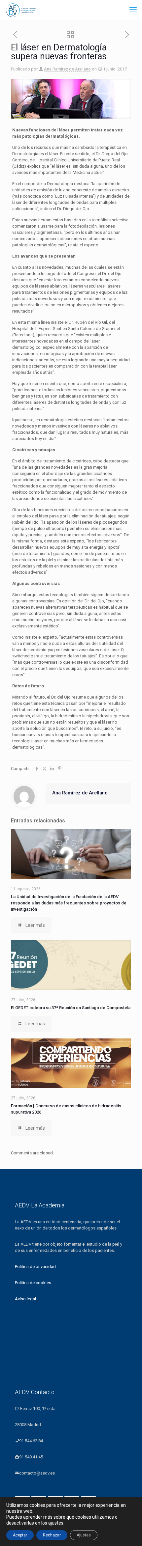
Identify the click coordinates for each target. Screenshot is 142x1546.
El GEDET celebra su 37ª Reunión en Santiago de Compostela (70, 1007)
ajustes (55, 1523)
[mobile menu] (133, 9)
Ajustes (84, 1535)
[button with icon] (22, 1458)
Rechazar (52, 1535)
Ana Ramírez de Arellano (67, 69)
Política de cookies (33, 1282)
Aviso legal (25, 1298)
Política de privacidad (35, 1266)
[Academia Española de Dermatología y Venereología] (21, 10)
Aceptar (20, 1535)
